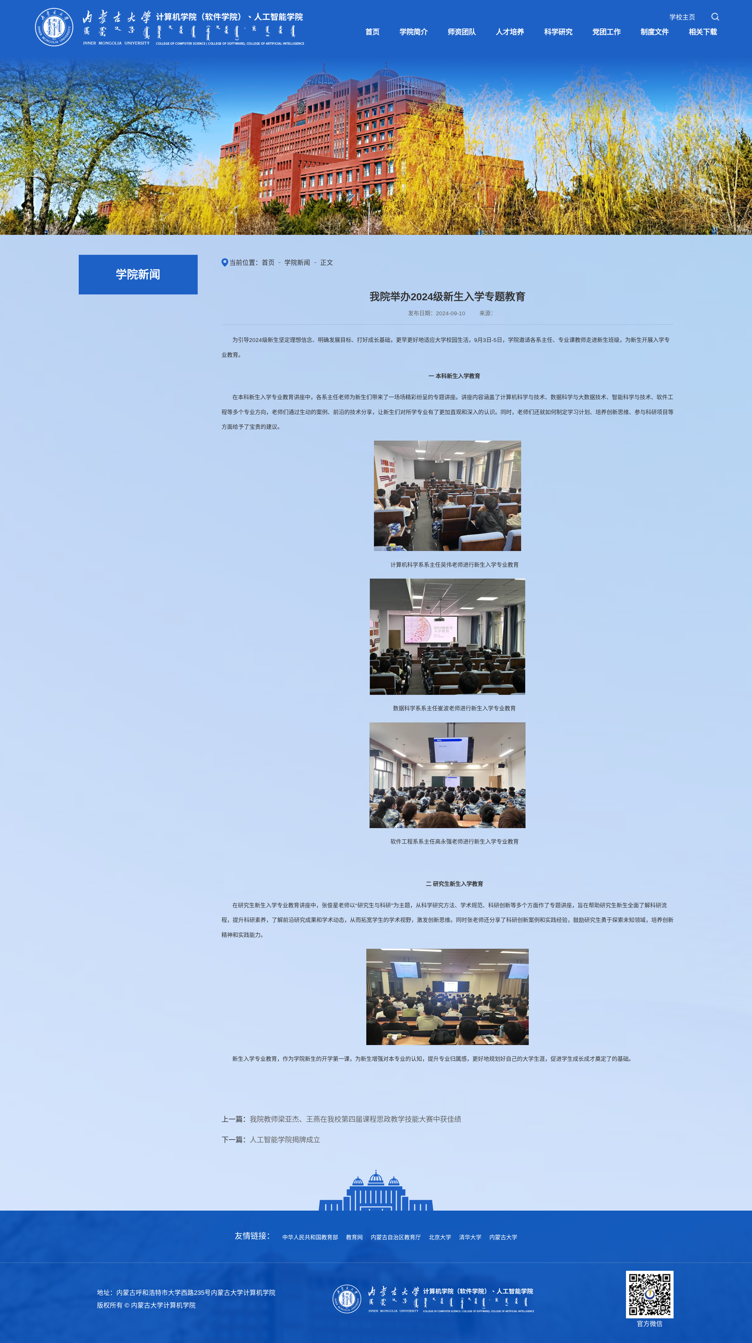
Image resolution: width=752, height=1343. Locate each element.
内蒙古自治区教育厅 (396, 1237)
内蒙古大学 (503, 1237)
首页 (268, 262)
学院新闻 (297, 262)
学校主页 (682, 17)
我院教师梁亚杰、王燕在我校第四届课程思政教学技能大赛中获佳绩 (355, 1119)
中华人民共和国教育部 (310, 1237)
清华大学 (470, 1237)
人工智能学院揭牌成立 (285, 1140)
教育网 (354, 1237)
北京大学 (440, 1237)
